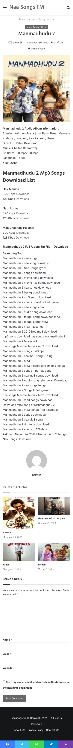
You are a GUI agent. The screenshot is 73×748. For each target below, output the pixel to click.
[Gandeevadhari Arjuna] (54, 506)
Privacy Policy (35, 729)
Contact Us (52, 729)
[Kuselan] (19, 513)
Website (8, 667)
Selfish (42, 565)
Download (23, 194)
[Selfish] (54, 552)
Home (24, 19)
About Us (19, 729)
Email (7, 653)
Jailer (6, 565)
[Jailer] (19, 552)
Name (7, 639)
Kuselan (7, 532)
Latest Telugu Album (42, 19)
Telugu (21, 158)
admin (16, 42)
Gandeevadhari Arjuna (51, 518)
